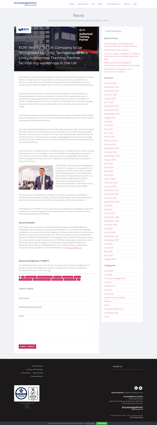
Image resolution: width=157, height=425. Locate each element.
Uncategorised (111, 313)
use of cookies (90, 423)
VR (79, 279)
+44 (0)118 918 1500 (135, 399)
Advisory (72, 4)
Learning (77, 277)
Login (135, 4)
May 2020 (108, 171)
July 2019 (108, 206)
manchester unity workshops (42, 279)
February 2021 (110, 141)
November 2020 (111, 148)
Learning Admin (83, 4)
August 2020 (110, 160)
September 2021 (112, 114)
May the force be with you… (117, 50)
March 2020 (109, 179)
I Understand (102, 423)
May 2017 (108, 251)
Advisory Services (37, 366)
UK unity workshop (70, 279)
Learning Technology (114, 297)
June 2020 (109, 167)
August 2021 (110, 118)
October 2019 (110, 198)
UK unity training (57, 279)
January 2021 (110, 144)
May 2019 (108, 209)
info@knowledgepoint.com (133, 392)
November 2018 (111, 221)
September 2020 (112, 156)
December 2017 (111, 236)
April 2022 (109, 102)
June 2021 (108, 125)
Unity (106, 317)
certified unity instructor (45, 277)
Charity (107, 282)
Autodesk (108, 271)
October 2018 (110, 225)
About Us (127, 4)
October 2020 (110, 152)
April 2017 (108, 255)
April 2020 (109, 175)
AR (23, 277)
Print (93, 4)
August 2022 (110, 99)
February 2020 (111, 183)
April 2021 (108, 133)
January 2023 (110, 83)
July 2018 (108, 229)
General (108, 290)
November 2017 (111, 240)
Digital (100, 4)
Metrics (107, 301)
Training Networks (113, 4)
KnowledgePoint (67, 277)
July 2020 (108, 163)
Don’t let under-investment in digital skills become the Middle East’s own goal (122, 56)
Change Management (115, 278)
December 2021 (111, 106)
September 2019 (112, 202)
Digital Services (38, 373)
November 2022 (111, 91)
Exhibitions (109, 286)
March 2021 (109, 137)
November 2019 (111, 194)
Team (106, 305)
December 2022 (111, 87)
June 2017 (108, 248)
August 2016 (110, 259)
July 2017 (108, 244)
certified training (31, 277)
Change (108, 275)
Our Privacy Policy (136, 417)
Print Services (25, 373)
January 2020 (110, 187)
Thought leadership (113, 309)
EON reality (57, 277)
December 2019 (111, 190)
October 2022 (110, 95)
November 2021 (111, 110)
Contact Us (117, 366)
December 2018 (111, 217)
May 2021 (108, 129)
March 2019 (109, 213)
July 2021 (108, 121)
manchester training (25, 279)
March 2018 (109, 232)
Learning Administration (34, 369)
